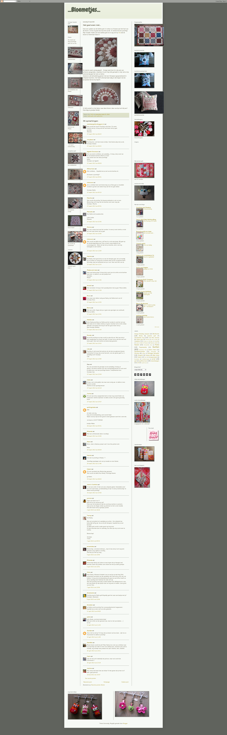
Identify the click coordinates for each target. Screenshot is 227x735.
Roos (88, 296)
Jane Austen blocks (149, 317)
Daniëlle (89, 642)
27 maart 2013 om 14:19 (94, 343)
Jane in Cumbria (92, 484)
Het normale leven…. (149, 233)
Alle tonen (157, 327)
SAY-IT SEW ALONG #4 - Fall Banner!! (149, 305)
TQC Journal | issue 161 (150, 281)
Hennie (89, 455)
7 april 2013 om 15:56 (93, 587)
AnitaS (89, 285)
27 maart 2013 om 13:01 (94, 314)
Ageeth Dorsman (92, 151)
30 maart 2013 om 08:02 (94, 479)
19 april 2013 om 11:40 (94, 637)
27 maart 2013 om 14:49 (94, 359)
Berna (89, 308)
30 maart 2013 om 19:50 (94, 493)
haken (139, 357)
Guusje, (89, 335)
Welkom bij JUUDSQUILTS (145, 255)
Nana (88, 442)
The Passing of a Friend (150, 221)
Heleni (89, 469)
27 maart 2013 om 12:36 (94, 280)
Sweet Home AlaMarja (143, 291)
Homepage (107, 682)
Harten (147, 339)
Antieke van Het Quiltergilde (148, 293)
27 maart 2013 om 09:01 (94, 177)
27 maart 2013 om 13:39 (94, 330)
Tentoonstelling (148, 209)
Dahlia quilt (90, 116)
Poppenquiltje (143, 347)
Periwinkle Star (148, 345)
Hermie (89, 256)
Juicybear (90, 140)
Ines (119, 33)
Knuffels (157, 341)
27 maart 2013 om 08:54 (94, 163)
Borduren (156, 334)
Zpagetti (140, 355)
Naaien (136, 345)
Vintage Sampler (153, 353)
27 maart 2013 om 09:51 (94, 206)
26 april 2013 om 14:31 (94, 651)
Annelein (90, 605)
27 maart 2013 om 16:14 (94, 388)
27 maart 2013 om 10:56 (94, 233)
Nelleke (89, 320)
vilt (138, 363)
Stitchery (136, 353)
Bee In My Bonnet (142, 303)
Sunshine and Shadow (143, 207)
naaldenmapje (145, 359)
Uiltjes (143, 353)
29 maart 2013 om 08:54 (94, 450)
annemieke (90, 546)
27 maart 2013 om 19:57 (94, 402)
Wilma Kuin (90, 169)
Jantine (89, 668)
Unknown (90, 182)
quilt (135, 361)
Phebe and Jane (92, 270)
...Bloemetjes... (84, 10)
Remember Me (142, 349)
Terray (89, 515)
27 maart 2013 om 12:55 (94, 302)
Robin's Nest (152, 350)
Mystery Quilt (153, 343)
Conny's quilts (140, 243)
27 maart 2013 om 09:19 (94, 192)
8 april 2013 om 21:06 (93, 599)
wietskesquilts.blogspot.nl (95, 124)
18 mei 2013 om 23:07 (93, 675)
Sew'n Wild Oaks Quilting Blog (146, 219)
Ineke (88, 380)
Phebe (157, 345)
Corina (89, 393)
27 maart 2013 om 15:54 (94, 374)
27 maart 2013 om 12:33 (94, 264)
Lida (88, 349)
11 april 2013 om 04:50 (94, 611)
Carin (88, 656)
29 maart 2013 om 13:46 (94, 463)
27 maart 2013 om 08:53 (94, 146)
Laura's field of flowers (142, 343)
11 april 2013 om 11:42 (94, 625)
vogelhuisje (144, 362)
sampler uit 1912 (148, 269)
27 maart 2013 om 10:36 (94, 222)
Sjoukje (89, 630)
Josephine (137, 341)
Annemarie (90, 593)
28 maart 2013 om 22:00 (94, 436)
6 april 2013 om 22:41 (93, 567)
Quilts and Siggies (142, 267)
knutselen (136, 359)
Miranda (89, 431)
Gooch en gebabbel (149, 257)
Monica (89, 227)
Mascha (89, 198)
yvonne (89, 498)
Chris (88, 572)
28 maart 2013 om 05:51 (94, 426)
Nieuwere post (87, 682)
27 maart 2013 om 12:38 (94, 290)
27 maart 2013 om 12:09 (94, 251)
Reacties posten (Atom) (98, 685)
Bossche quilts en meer (143, 231)
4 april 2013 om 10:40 (93, 555)
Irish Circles (154, 339)
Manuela (89, 212)
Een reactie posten (90, 678)
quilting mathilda (141, 315)
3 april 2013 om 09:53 (93, 541)
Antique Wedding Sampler (141, 334)
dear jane (156, 355)
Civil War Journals (154, 338)
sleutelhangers (155, 361)
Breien (141, 336)
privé (95, 116)
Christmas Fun (139, 337)
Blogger (125, 723)
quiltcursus (99, 116)
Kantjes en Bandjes (148, 341)
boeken (148, 355)
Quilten (155, 346)
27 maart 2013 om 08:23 (94, 134)
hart (146, 357)
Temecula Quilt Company (144, 279)
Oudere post (125, 682)
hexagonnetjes (153, 357)
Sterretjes (153, 351)
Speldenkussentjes (139, 351)
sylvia (89, 617)
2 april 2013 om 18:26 (93, 510)
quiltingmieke (91, 407)
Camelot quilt (151, 336)
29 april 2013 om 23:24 (94, 663)
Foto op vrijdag (148, 245)
